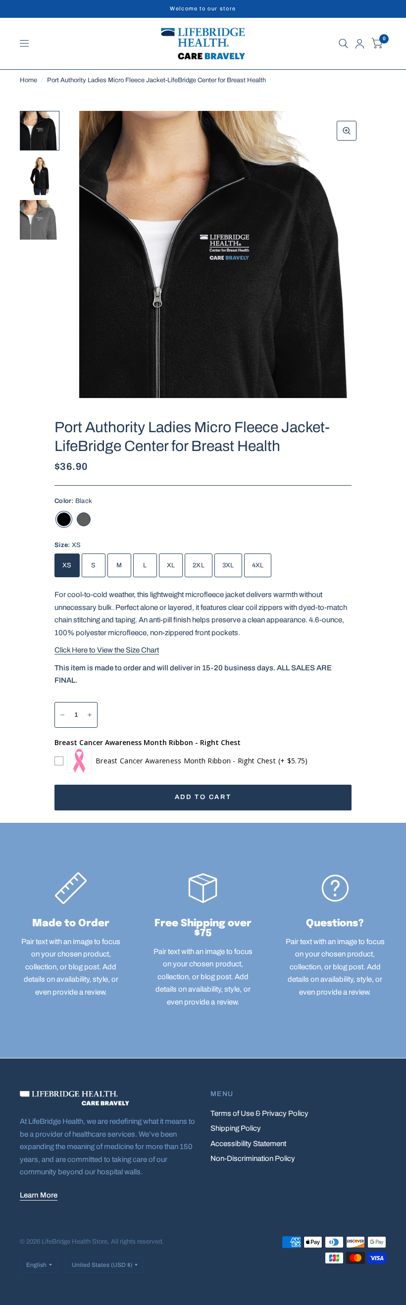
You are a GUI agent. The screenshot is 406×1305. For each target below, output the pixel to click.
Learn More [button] (38, 1195)
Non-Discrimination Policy (252, 1158)
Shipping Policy (235, 1128)
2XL (198, 565)
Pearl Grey (83, 519)
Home (28, 80)
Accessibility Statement (248, 1144)
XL (171, 565)
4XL (258, 565)
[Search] (343, 43)
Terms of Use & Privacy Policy (259, 1113)
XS (67, 565)
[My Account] (360, 43)
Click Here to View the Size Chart (106, 650)
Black (63, 519)
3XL (228, 565)
